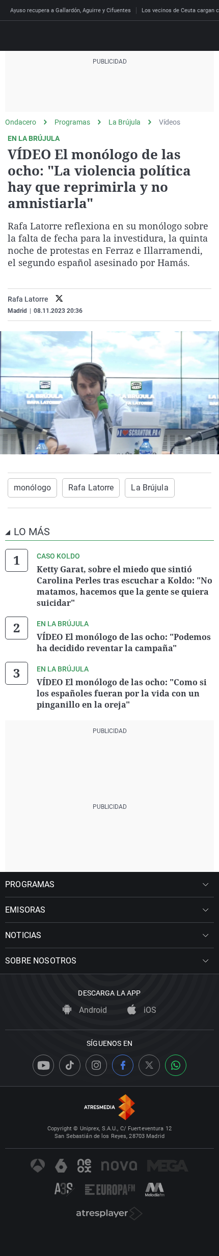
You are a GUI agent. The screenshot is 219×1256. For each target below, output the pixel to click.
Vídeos (169, 122)
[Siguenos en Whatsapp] (175, 1065)
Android (92, 1010)
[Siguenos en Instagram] (96, 1065)
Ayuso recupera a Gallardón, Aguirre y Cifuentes (70, 10)
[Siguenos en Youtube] (43, 1065)
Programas (72, 122)
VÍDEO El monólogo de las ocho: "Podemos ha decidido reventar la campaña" (124, 642)
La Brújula (124, 122)
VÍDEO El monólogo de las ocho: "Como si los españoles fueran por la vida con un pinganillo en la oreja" (122, 693)
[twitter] (59, 299)
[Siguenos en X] (149, 1065)
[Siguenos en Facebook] (122, 1065)
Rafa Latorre (28, 299)
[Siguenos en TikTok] (69, 1065)
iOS (149, 1010)
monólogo (32, 487)
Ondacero (20, 122)
